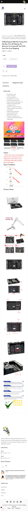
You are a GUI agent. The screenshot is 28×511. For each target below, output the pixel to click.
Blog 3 (2, 456)
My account (4, 487)
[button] (25, 9)
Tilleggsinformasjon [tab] (17, 82)
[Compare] (6, 71)
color (4, 55)
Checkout (3, 492)
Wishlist (3, 490)
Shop (9, 508)
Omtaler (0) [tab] (6, 86)
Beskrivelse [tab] (6, 82)
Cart (2, 495)
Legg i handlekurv (12, 66)
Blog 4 (2, 451)
